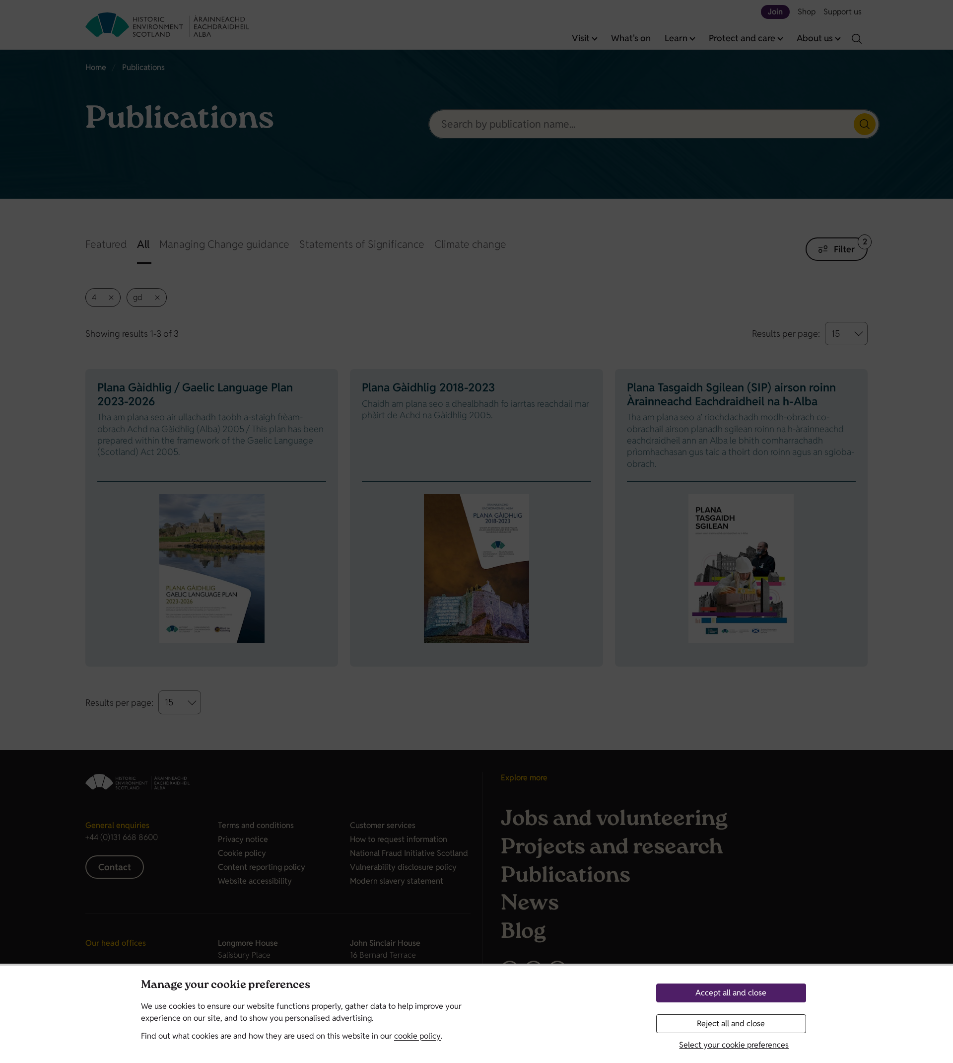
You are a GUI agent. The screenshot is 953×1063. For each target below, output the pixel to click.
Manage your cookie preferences (225, 986)
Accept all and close (730, 992)
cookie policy (417, 1036)
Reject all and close (731, 1023)
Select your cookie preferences (734, 1045)
